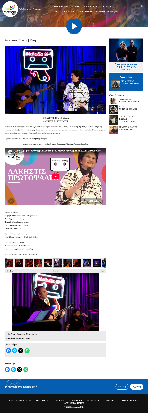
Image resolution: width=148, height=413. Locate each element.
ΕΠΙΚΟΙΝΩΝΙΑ (85, 12)
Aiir (82, 407)
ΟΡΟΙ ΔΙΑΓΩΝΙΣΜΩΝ (74, 403)
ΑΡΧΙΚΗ (76, 6)
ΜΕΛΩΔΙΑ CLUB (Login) (107, 12)
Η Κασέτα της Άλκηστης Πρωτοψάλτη (9, 263)
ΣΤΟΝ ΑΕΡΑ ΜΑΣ (60, 6)
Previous (9, 271)
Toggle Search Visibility (142, 6)
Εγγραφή (137, 387)
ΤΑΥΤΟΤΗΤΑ (93, 400)
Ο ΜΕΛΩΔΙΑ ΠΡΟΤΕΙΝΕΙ (63, 12)
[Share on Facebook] (8, 350)
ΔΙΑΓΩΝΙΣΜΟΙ (90, 6)
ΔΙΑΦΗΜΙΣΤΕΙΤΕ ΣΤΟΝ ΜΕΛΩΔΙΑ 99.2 (122, 400)
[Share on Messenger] (14, 350)
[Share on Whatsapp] (27, 350)
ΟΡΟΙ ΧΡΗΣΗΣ (43, 400)
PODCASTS (105, 6)
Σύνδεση (122, 387)
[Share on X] (20, 350)
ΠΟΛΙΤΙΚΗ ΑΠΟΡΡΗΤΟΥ (19, 400)
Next (101, 271)
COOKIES (59, 400)
